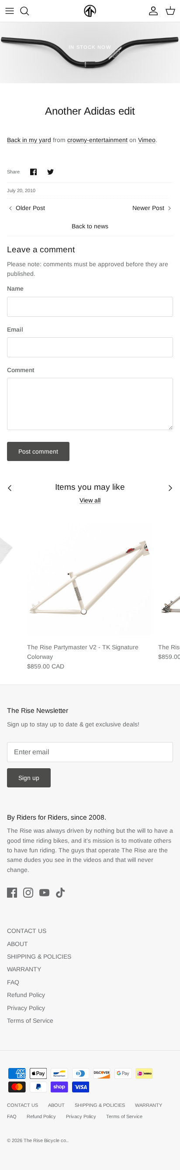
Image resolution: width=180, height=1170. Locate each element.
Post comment (38, 451)
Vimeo (147, 139)
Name (15, 288)
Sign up (28, 777)
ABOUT (17, 943)
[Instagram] (28, 893)
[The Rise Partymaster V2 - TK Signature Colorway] (89, 576)
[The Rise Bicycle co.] (90, 10)
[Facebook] (12, 893)
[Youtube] (44, 893)
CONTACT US (26, 930)
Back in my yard (29, 139)
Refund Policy (26, 994)
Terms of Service (30, 1020)
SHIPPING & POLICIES (39, 956)
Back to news (90, 226)
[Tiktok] (60, 893)
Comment (20, 369)
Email (15, 329)
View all (90, 500)
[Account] (151, 10)
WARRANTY (24, 969)
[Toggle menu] (9, 10)
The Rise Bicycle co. (45, 1140)
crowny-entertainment (97, 139)
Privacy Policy (26, 1007)
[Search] (28, 10)
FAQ (13, 982)
